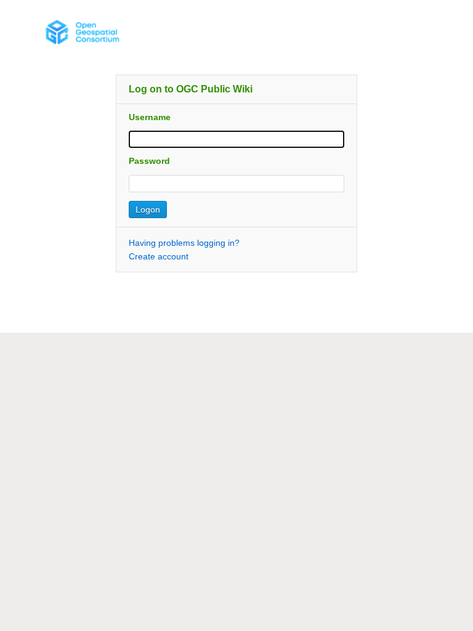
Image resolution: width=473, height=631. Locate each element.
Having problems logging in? (184, 243)
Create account (158, 256)
